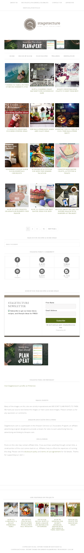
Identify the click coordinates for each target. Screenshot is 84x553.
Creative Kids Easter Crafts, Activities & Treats (67, 171)
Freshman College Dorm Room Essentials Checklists (17, 171)
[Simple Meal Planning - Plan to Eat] (42, 48)
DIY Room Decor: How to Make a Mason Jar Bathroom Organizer (42, 523)
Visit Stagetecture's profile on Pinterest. (20, 386)
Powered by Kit (61, 330)
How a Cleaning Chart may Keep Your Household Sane (42, 91)
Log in (70, 549)
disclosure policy (30, 451)
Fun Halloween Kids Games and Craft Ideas (42, 130)
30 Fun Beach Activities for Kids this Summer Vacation (42, 171)
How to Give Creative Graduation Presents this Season (17, 211)
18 (44, 229)
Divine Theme (31, 549)
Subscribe (60, 320)
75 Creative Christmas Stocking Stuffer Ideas (16, 130)
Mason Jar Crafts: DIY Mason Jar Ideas (73, 522)
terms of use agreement (51, 451)
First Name (50, 302)
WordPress (62, 549)
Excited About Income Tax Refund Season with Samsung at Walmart (67, 211)
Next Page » (52, 229)
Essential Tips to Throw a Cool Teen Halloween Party (67, 131)
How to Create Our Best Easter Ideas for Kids (42, 210)
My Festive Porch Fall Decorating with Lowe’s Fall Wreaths (26, 523)
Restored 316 (56, 547)
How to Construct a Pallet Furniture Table (11, 523)
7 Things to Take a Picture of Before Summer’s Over (17, 86)
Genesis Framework (48, 549)
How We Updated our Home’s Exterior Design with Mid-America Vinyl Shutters (57, 525)
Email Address (51, 310)
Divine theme (43, 547)
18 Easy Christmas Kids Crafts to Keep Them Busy (67, 90)
